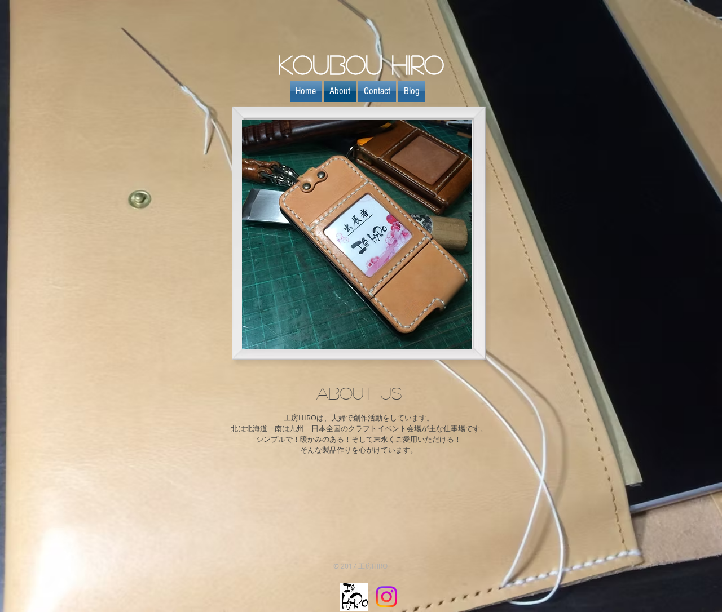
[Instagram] (386, 597)
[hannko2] (354, 597)
